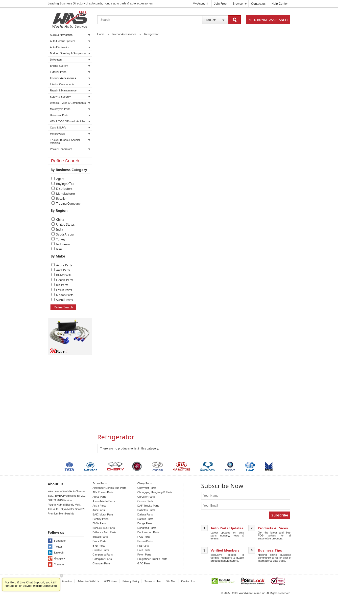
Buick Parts (99, 541)
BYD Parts (99, 545)
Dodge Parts (144, 523)
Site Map (171, 581)
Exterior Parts (58, 71)
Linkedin (59, 552)
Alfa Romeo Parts (103, 492)
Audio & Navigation (61, 34)
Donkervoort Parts (148, 532)
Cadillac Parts (101, 550)
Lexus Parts (64, 290)
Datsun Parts (145, 518)
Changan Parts (102, 563)
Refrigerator (151, 34)
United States (65, 224)
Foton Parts (144, 554)
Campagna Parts (103, 554)
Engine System (59, 65)
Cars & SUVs (58, 127)
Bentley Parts (101, 518)
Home (100, 34)
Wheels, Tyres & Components (68, 102)
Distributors (64, 189)
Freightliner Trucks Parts (152, 558)
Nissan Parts (64, 295)
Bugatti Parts (100, 536)
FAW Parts (143, 536)
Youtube (59, 564)
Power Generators (61, 149)
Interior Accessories (63, 78)
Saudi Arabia (65, 234)
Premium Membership (61, 513)
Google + (59, 558)
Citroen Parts (145, 501)
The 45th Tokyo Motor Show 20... (68, 509)
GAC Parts (143, 563)
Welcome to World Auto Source (66, 491)
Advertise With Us (88, 581)
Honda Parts (64, 280)
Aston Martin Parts (104, 501)
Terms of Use (153, 581)
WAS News (111, 581)
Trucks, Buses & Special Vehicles (65, 141)
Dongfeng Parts (146, 527)
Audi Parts (63, 270)
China (60, 219)
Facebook (60, 540)
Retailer (61, 198)
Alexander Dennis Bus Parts (109, 487)
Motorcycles (57, 133)
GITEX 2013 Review (60, 500)
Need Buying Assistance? (268, 20)
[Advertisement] (193, 395)
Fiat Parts (143, 545)
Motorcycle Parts (60, 108)
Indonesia (63, 244)
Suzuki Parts (64, 300)
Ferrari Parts (145, 541)
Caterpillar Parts (102, 558)
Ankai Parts (99, 496)
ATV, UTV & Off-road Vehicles (68, 121)
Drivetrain (56, 59)
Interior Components (62, 84)
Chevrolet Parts (146, 487)
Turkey (60, 239)
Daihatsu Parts (146, 510)
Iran (59, 249)
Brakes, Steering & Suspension (68, 53)
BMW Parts (64, 275)
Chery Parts (144, 483)
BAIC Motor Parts (103, 514)
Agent (60, 179)
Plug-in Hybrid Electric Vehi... (65, 504)
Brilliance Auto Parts (104, 532)
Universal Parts (59, 115)
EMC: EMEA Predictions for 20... (67, 495)
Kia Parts (62, 285)
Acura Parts (64, 265)
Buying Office (65, 184)
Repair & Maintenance (63, 90)
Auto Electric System (62, 41)
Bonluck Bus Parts (104, 527)
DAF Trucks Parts (148, 505)
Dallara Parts (145, 514)
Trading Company (68, 203)
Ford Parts (143, 550)
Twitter (58, 546)
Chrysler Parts (146, 496)
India (59, 229)
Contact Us (188, 581)
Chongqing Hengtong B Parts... (155, 492)
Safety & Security (60, 96)
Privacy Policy (131, 581)
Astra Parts (99, 505)
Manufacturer (65, 194)
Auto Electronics (60, 47)
